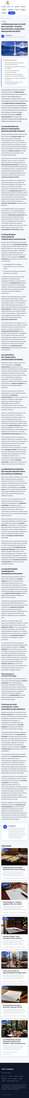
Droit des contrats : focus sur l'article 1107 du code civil (12, 937)
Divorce (23, 6)
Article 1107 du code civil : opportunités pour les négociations (14, 972)
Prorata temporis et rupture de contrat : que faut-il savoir (12, 1006)
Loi (12, 6)
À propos (4, 13)
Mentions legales (11, 1081)
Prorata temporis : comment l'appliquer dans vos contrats (12, 903)
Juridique (22, 9)
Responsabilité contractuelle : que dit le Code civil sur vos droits (14, 868)
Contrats (17, 6)
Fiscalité (4, 9)
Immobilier (10, 9)
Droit (8, 6)
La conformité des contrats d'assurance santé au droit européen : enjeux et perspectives (14, 1041)
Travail (17, 9)
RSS (17, 1081)
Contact (11, 13)
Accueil (4, 6)
